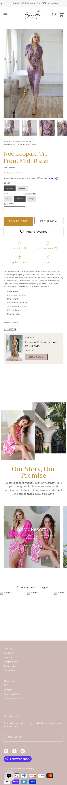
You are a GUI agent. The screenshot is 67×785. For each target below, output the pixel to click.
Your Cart (9, 657)
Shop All (8, 648)
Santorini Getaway (22, 141)
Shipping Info (11, 661)
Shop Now (32, 545)
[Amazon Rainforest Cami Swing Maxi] (14, 348)
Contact (8, 689)
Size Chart (9, 653)
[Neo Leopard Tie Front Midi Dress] (12, 128)
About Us (9, 681)
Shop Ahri (14, 769)
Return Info (10, 666)
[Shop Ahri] (33, 15)
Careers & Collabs (13, 694)
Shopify (31, 769)
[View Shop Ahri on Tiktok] (14, 751)
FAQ (6, 685)
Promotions (10, 670)
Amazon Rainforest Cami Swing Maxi (41, 344)
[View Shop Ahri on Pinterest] (22, 751)
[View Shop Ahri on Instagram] (6, 751)
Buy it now (49, 221)
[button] (53, 14)
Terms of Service (12, 698)
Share (12, 329)
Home (7, 141)
